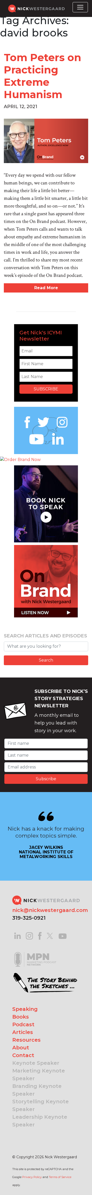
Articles (22, 1032)
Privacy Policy (32, 1177)
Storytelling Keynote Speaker (40, 1105)
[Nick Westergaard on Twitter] (50, 935)
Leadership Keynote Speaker (39, 1121)
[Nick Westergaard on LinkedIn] (17, 935)
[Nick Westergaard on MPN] (35, 953)
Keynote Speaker (35, 1063)
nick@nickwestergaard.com (50, 910)
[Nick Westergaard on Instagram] (29, 935)
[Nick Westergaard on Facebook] (40, 935)
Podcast (23, 1024)
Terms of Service (60, 1177)
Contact (23, 1055)
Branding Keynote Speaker (37, 1090)
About (20, 1048)
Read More (46, 287)
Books (20, 1017)
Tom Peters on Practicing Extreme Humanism (42, 76)
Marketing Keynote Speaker (38, 1074)
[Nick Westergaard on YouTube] (62, 935)
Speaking (25, 1009)
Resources (26, 1040)
